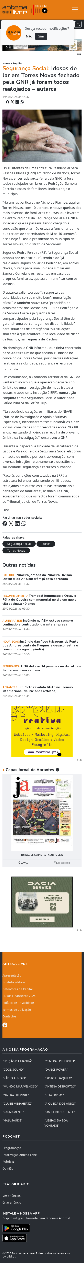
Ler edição (62, 863)
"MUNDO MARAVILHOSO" (20, 1086)
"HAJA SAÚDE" (12, 1120)
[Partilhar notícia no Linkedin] (17, 102)
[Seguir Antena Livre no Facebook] (4, 1026)
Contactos (9, 1016)
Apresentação (11, 975)
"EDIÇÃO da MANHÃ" (17, 1061)
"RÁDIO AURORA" (14, 1078)
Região (17, 63)
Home (6, 63)
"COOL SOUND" (13, 1069)
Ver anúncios (11, 1196)
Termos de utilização (16, 1010)
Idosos (45, 544)
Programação (11, 1148)
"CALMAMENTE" (13, 1112)
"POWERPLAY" (54, 1095)
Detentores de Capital (17, 989)
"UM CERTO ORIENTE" (59, 1112)
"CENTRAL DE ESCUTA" (59, 1061)
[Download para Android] (39, 1228)
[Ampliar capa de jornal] (42, 813)
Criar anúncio (11, 1202)
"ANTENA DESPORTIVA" (60, 1086)
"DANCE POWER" (56, 1069)
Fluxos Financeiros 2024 (18, 996)
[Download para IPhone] (42, 1238)
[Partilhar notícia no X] (12, 102)
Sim (41, 36)
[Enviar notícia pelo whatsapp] (22, 102)
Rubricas (8, 1161)
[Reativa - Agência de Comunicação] (42, 731)
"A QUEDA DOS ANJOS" (60, 1103)
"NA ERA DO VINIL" (15, 1095)
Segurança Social (19, 544)
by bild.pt (8, 1256)
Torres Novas (16, 550)
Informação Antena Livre (19, 1155)
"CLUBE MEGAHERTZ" (17, 1103)
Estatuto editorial (14, 982)
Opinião (7, 1168)
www (24, 863)
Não (29, 36)
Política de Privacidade (18, 1003)
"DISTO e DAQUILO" (58, 1078)
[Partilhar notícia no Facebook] (8, 102)
